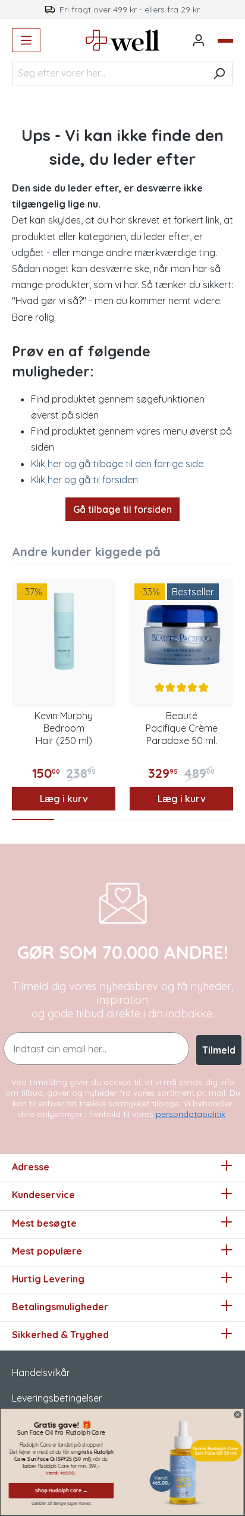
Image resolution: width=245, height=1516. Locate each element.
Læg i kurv (64, 799)
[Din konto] (198, 40)
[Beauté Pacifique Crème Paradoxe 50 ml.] (181, 630)
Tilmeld (218, 1050)
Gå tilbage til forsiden (122, 509)
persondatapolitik (190, 1114)
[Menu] (26, 40)
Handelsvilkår (41, 1372)
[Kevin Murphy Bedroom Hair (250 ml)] (64, 630)
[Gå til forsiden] (122, 40)
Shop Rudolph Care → (61, 1490)
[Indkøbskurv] (225, 41)
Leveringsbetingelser (57, 1398)
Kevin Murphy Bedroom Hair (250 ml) (63, 728)
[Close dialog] (238, 1414)
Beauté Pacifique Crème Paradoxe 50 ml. (182, 728)
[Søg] (219, 73)
